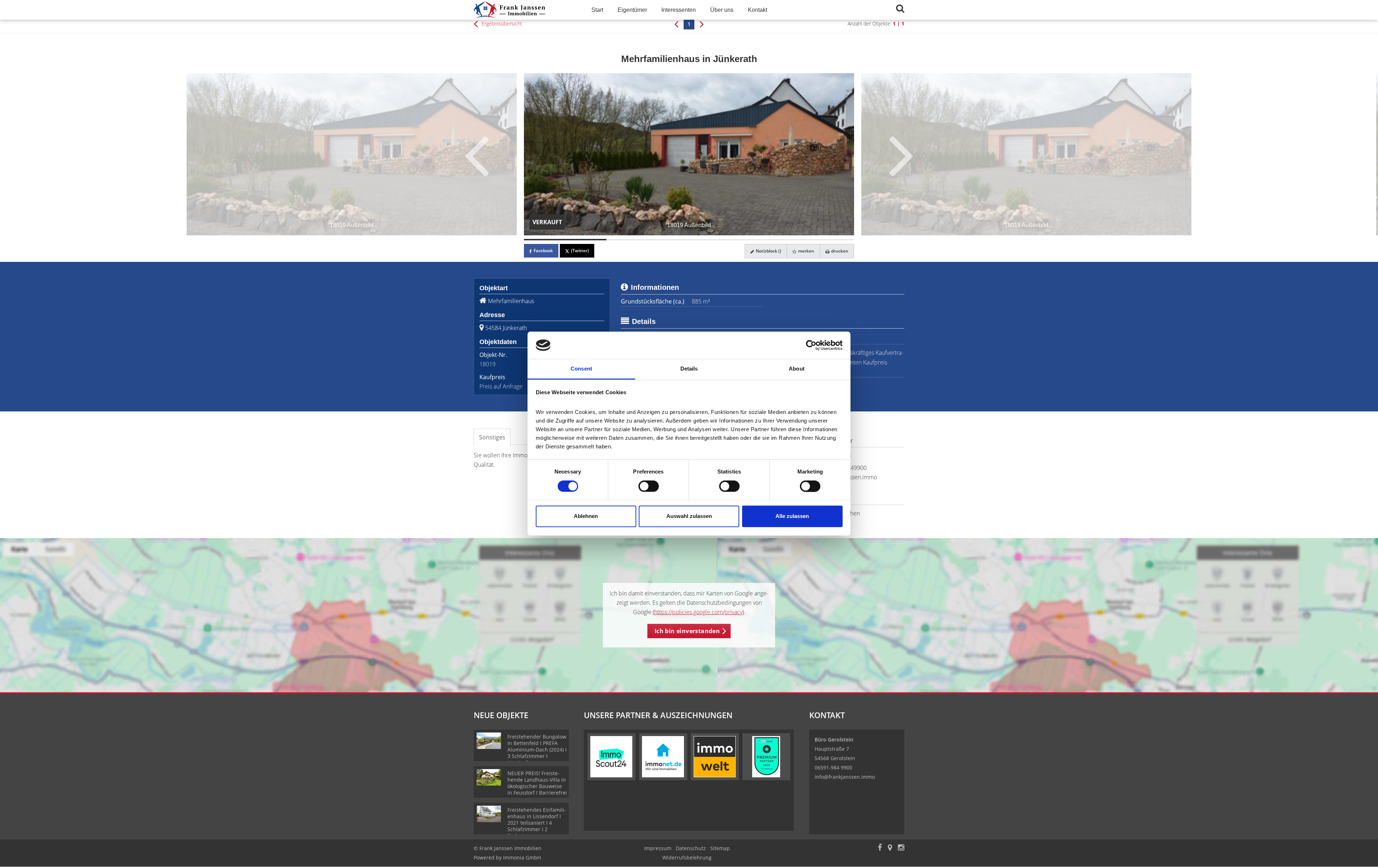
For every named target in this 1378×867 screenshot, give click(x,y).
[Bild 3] (730, 239)
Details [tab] (689, 369)
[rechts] (702, 23)
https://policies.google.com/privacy (698, 612)
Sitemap (720, 848)
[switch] (648, 486)
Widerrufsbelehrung (687, 857)
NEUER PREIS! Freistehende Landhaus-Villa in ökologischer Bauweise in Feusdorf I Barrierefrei (537, 783)
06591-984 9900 (833, 767)
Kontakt (757, 10)
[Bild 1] (565, 239)
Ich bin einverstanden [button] (687, 631)
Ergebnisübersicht (501, 23)
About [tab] (797, 369)
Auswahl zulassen (689, 516)
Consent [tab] (581, 369)
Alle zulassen (792, 516)
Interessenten (678, 10)
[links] (676, 23)
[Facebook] (880, 848)
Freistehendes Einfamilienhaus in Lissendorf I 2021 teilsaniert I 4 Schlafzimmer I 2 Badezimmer (536, 822)
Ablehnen (586, 516)
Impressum (657, 848)
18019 (487, 364)
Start (597, 10)
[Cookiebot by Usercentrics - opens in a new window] (811, 345)
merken (805, 251)
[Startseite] (523, 10)
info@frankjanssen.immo (845, 776)
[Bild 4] (813, 239)
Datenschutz (691, 848)
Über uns (721, 10)
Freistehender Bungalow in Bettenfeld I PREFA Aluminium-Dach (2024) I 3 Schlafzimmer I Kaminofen (537, 749)
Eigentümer (632, 10)
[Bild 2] (647, 239)
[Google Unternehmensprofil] (890, 848)
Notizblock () (768, 251)
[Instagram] (901, 848)
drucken (839, 251)
